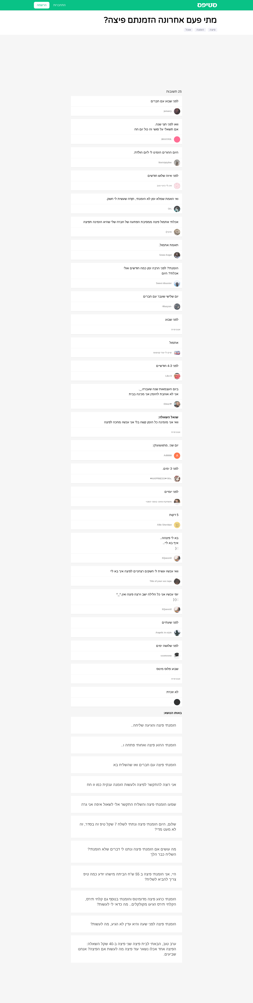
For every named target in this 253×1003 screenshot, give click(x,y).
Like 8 (168, 376)
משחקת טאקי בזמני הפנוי (159, 501)
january (168, 111)
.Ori (170, 208)
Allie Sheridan (164, 525)
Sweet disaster (164, 283)
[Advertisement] (127, 63)
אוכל (188, 29)
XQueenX (167, 558)
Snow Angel (165, 255)
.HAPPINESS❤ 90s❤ (161, 478)
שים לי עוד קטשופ (162, 352)
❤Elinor (168, 404)
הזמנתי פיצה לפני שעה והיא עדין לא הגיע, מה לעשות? (133, 924)
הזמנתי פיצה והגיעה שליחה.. (153, 725)
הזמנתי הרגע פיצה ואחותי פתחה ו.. (148, 745)
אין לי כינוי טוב (164, 185)
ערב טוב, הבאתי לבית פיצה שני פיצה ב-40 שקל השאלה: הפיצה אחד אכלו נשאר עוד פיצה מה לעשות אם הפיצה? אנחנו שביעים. (127, 949)
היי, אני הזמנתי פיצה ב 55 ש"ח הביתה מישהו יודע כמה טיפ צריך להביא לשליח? (129, 876)
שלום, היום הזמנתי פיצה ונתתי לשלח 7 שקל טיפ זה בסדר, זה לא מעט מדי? (128, 826)
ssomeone (166, 655)
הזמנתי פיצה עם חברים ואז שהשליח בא (144, 765)
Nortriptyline (165, 162)
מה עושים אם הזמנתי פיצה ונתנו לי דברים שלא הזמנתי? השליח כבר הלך (132, 851)
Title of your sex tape (161, 581)
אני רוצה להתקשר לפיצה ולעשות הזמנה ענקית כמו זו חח (131, 785)
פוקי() (169, 232)
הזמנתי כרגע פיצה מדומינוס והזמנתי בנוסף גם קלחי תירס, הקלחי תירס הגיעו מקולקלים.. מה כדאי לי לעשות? (130, 901)
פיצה (212, 29)
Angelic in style (164, 632)
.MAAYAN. (166, 139)
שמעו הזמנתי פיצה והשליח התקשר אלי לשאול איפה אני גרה (128, 804)
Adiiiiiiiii (168, 455)
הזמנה (200, 29)
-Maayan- (167, 306)
